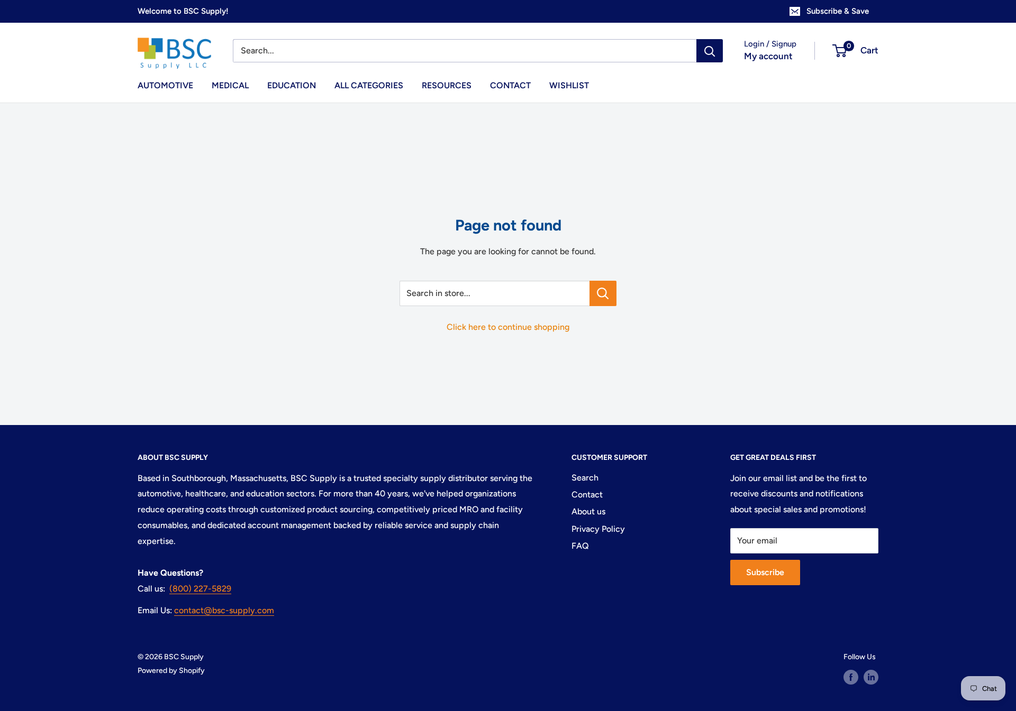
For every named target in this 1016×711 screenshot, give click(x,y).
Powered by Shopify (171, 670)
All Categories (368, 85)
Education (291, 85)
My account (768, 56)
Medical (230, 85)
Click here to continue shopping (508, 327)
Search (585, 478)
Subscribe (765, 572)
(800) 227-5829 (200, 589)
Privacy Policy (598, 529)
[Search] (709, 50)
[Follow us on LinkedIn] (871, 677)
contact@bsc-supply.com (224, 610)
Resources (446, 85)
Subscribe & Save (837, 11)
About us (588, 511)
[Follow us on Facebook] (850, 677)
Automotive (165, 85)
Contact (510, 85)
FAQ (580, 546)
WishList (569, 85)
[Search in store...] (602, 293)
